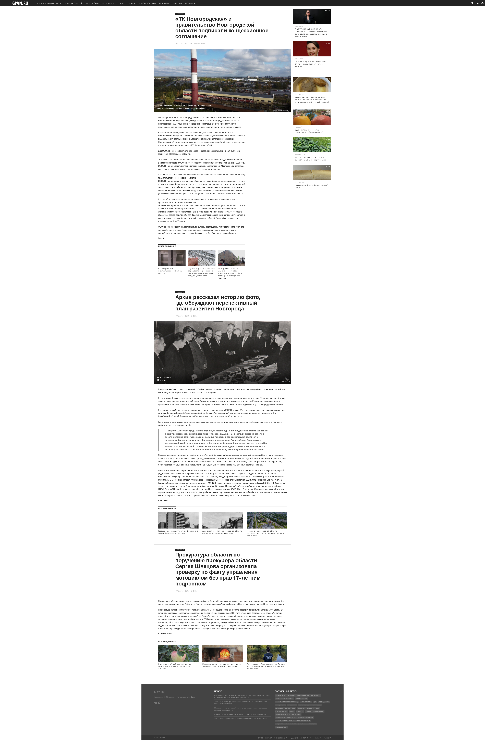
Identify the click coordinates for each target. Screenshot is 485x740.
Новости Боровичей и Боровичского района (292, 721)
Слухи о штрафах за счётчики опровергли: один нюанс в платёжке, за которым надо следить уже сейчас (201, 272)
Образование (318, 711)
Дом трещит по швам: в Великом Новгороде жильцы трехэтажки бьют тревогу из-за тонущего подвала (230, 273)
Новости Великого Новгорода (287, 702)
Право (308, 711)
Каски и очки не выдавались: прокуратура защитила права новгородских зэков (222, 665)
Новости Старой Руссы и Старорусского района (294, 717)
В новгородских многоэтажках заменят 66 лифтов (170, 270)
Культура (300, 711)
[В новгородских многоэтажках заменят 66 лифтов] (172, 265)
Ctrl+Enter (191, 697)
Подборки (190, 3)
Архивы (163, 500)
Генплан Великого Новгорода (308, 695)
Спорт (291, 711)
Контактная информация (276, 738)
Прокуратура (166, 634)
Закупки (301, 724)
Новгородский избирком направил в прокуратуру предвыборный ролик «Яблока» (175, 666)
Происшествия (301, 699)
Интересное (280, 695)
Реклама (317, 738)
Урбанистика (306, 702)
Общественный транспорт (285, 724)
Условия (327, 738)
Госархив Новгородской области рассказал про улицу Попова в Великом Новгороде (265, 533)
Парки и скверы (305, 705)
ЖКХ (162, 238)
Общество (291, 695)
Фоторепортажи (147, 3)
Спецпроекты (109, 3)
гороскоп (301, 708)
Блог (122, 3)
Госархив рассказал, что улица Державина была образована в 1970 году (178, 532)
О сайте (259, 738)
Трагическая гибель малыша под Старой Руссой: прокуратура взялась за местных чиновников (266, 666)
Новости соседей (73, 3)
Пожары (310, 708)
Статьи (131, 3)
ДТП (315, 702)
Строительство (281, 711)
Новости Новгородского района (288, 714)
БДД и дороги (324, 702)
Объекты (177, 3)
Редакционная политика (300, 738)
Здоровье (279, 708)
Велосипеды (290, 708)
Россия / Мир (92, 3)
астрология (312, 724)
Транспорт (292, 705)
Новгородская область (49, 3)
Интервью (164, 3)
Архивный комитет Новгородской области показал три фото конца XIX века (222, 532)
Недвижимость (281, 727)
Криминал (317, 705)
